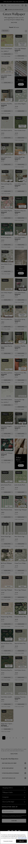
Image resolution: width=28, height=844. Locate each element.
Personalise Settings (8, 841)
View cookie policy (22, 838)
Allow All (21, 841)
